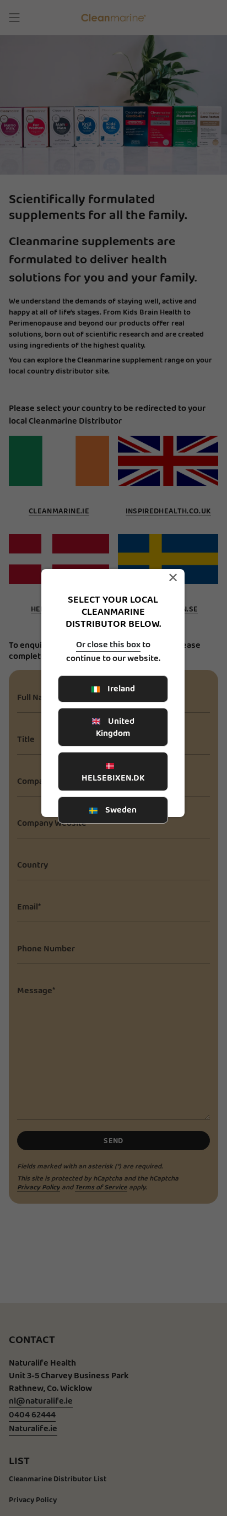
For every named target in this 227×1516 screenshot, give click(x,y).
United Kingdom (115, 726)
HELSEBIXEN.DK (113, 777)
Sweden (120, 809)
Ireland (120, 688)
